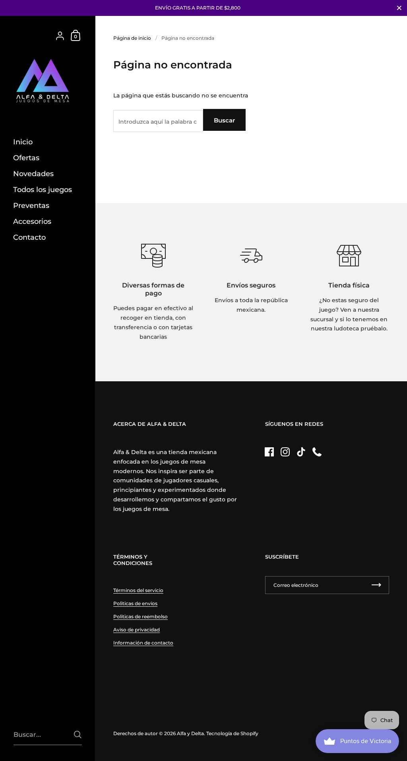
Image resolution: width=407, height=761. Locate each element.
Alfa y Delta (190, 733)
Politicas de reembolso (140, 616)
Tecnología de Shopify (232, 733)
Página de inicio (132, 38)
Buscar (224, 120)
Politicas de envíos (135, 603)
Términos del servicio (138, 590)
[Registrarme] (376, 585)
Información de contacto (143, 643)
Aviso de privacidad (136, 630)
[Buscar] (78, 734)
